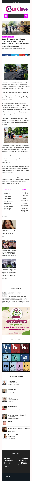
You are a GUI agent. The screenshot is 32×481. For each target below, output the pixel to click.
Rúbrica (10, 398)
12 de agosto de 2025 (17, 48)
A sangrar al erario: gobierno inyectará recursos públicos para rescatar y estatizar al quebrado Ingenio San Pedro (9, 253)
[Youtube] (18, 2)
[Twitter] (16, 2)
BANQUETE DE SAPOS (14, 293)
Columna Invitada (12, 416)
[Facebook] (14, 2)
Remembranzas (12, 406)
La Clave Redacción (7, 48)
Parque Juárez (12, 389)
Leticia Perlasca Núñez (13, 408)
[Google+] (20, 55)
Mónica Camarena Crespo (13, 391)
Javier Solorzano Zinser (13, 382)
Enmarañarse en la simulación (17, 415)
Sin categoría (10, 36)
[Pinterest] (23, 55)
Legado (10, 422)
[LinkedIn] (26, 55)
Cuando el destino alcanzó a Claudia (19, 428)
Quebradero (11, 381)
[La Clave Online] (17, 9)
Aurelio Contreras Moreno (13, 399)
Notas (4, 36)
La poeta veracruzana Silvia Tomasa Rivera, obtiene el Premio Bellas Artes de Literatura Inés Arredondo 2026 (8, 233)
